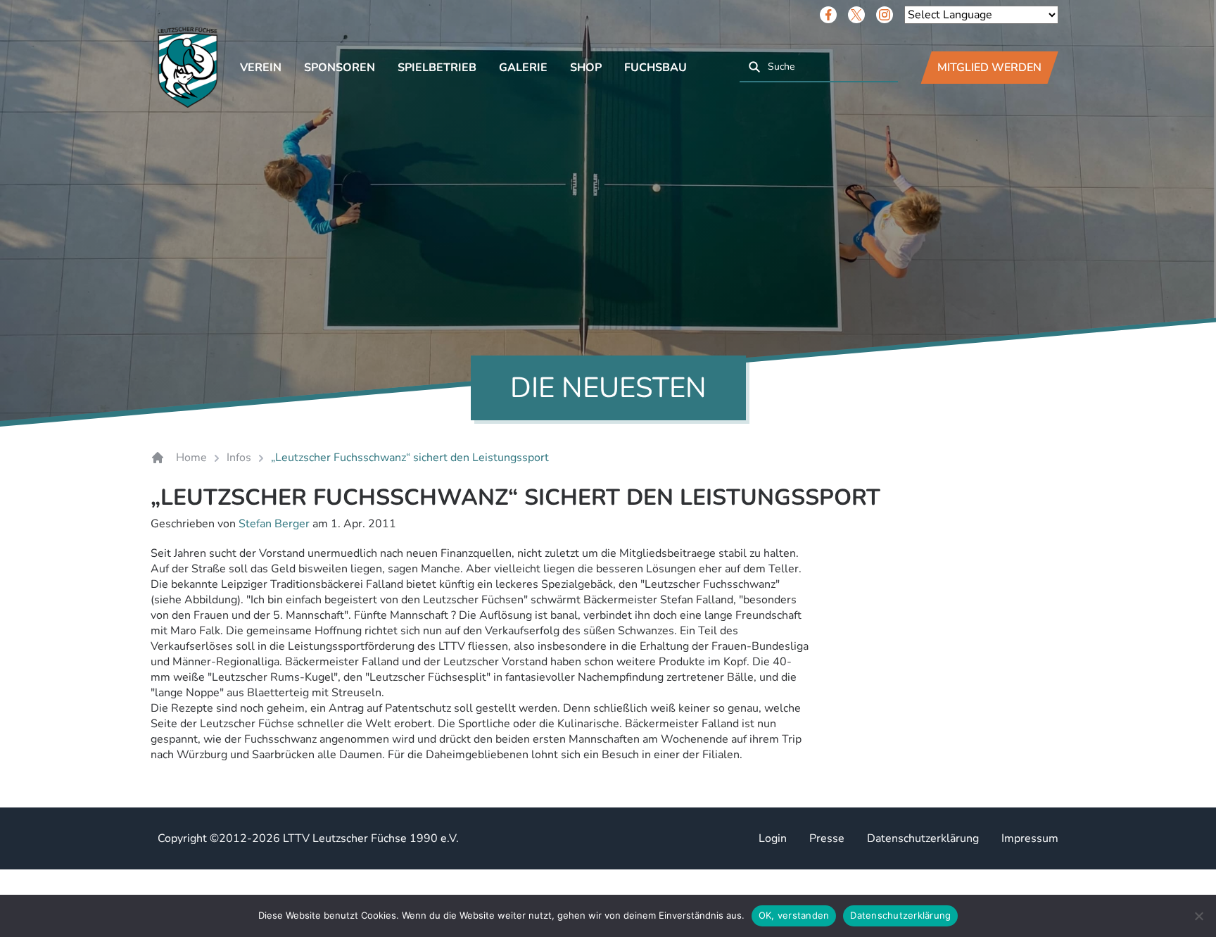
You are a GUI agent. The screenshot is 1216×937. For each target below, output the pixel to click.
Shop (586, 67)
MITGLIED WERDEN (989, 67)
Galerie (523, 67)
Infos (239, 457)
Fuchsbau (655, 67)
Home (191, 457)
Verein (260, 67)
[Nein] (1198, 916)
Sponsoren (339, 67)
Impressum (1029, 838)
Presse (826, 838)
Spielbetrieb (437, 67)
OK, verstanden (794, 915)
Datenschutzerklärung (923, 838)
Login (773, 838)
